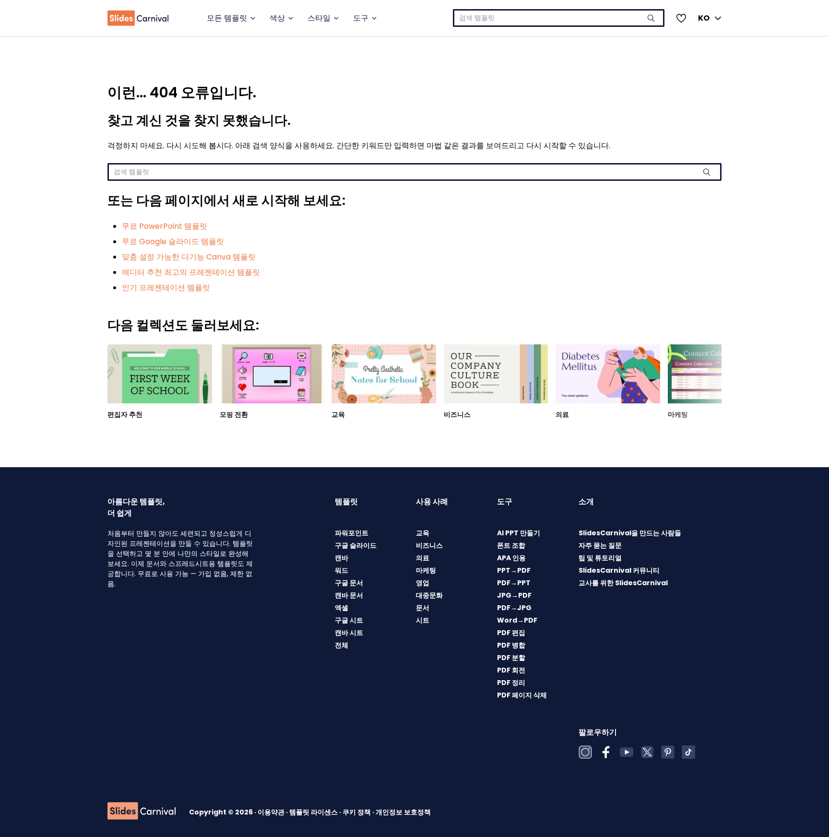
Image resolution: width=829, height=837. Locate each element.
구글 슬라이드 (356, 545)
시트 (422, 620)
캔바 (341, 558)
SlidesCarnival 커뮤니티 (619, 570)
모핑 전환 (234, 414)
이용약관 (272, 812)
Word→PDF (517, 620)
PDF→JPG (514, 608)
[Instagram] (585, 752)
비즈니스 (457, 414)
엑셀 (341, 608)
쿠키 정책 (357, 812)
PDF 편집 (511, 632)
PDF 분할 (511, 657)
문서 (422, 608)
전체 (341, 645)
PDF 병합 (511, 645)
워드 (341, 570)
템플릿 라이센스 (314, 812)
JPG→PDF (514, 595)
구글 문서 (349, 583)
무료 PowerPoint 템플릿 (164, 226)
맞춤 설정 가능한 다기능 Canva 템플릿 (189, 256)
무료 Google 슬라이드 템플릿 (173, 241)
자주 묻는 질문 (600, 545)
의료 (562, 414)
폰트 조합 (511, 545)
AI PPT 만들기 (518, 533)
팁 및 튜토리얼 (600, 558)
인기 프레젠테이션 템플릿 (166, 287)
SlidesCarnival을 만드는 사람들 (630, 533)
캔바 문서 (349, 595)
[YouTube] (626, 752)
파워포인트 (351, 533)
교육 (338, 414)
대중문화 (429, 595)
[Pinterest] (668, 752)
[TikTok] (688, 752)
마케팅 (678, 414)
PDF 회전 (511, 670)
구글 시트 (349, 620)
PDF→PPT (514, 583)
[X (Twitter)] (647, 752)
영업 (422, 583)
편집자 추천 (124, 414)
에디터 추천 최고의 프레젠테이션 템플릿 (191, 272)
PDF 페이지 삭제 (522, 695)
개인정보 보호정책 (403, 812)
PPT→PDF (514, 570)
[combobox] (558, 18)
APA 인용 (511, 558)
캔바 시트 (349, 632)
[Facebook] (606, 752)
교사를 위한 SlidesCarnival (623, 583)
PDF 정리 (511, 682)
